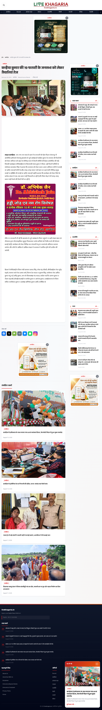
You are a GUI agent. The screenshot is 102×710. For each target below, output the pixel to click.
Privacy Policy (7, 691)
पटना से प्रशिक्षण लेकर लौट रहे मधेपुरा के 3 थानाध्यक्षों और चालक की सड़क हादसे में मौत (88, 362)
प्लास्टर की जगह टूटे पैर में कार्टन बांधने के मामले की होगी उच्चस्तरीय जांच (87, 339)
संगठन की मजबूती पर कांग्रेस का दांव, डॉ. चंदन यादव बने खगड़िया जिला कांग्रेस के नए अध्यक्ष (88, 293)
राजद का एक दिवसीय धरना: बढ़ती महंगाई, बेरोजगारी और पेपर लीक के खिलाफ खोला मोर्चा (87, 244)
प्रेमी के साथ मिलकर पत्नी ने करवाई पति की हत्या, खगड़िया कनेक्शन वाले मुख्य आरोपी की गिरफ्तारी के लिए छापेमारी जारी (88, 326)
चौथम (80, 12)
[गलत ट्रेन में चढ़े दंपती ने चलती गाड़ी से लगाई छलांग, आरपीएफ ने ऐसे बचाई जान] (33, 518)
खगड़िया (8, 12)
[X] (9, 333)
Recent (19, 12)
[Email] (19, 333)
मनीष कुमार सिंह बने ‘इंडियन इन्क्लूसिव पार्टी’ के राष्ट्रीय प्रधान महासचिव (86, 267)
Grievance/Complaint (9, 687)
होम (2, 57)
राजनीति (50, 12)
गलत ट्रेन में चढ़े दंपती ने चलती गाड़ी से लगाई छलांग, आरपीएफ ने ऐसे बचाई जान (88, 198)
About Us (5, 674)
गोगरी (60, 12)
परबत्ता (39, 12)
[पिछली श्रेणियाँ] (1, 12)
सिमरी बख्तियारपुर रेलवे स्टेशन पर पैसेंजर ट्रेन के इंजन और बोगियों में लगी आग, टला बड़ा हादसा (88, 350)
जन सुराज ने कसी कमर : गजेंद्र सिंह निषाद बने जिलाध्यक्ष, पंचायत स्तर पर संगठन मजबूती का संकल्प (88, 255)
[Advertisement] (33, 139)
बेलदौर (91, 12)
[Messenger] (25, 333)
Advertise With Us (8, 677)
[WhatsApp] (30, 333)
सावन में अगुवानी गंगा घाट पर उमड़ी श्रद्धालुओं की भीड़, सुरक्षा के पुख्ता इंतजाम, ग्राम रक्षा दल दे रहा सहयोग (87, 119)
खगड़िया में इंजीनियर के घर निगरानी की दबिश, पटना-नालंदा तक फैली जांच (87, 155)
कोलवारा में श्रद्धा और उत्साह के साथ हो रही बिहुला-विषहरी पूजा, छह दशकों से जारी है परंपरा (87, 107)
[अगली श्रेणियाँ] (100, 12)
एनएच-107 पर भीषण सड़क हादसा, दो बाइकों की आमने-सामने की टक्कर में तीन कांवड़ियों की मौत (88, 131)
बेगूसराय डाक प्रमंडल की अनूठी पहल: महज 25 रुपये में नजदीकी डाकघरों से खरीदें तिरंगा (88, 224)
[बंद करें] (97, 664)
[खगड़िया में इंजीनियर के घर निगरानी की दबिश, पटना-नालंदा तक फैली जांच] (33, 467)
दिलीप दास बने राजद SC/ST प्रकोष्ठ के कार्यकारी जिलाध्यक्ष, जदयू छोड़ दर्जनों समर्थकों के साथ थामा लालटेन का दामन (88, 280)
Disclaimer (6, 681)
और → (96, 101)
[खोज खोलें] (4, 5)
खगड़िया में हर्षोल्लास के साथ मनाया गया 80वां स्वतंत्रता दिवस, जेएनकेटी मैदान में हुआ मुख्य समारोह (88, 143)
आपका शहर (29, 12)
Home (4, 694)
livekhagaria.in (8, 610)
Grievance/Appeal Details (10, 684)
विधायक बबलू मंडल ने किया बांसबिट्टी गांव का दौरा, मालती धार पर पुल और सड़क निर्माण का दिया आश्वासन (88, 211)
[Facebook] (4, 333)
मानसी (70, 12)
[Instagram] (35, 333)
